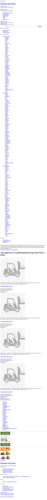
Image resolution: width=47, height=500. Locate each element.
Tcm (6, 87)
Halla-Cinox (7, 190)
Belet (6, 41)
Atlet (6, 168)
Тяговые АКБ (6, 13)
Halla (6, 53)
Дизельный (5, 31)
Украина (4, 420)
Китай (4, 415)
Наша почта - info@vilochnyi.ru (6, 496)
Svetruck (7, 156)
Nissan (6, 70)
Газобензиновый (6, 30)
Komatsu (7, 62)
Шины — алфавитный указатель (10, 481)
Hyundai (7, 57)
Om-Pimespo (7, 75)
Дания (4, 408)
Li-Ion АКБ (5, 16)
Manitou (7, 66)
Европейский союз (7, 409)
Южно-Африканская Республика (10, 428)
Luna (6, 130)
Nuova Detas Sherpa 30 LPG (6, 391)
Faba (6, 186)
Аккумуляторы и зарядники (9, 477)
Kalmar (6, 60)
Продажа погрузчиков (7, 490)
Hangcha (7, 115)
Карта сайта (5, 485)
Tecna (6, 230)
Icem (6, 194)
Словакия (5, 418)
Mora (6, 212)
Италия (4, 413)
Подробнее (2, 292)
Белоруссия (5, 403)
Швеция (4, 426)
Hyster (6, 56)
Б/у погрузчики (6, 488)
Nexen (6, 69)
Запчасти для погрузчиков (8, 489)
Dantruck (7, 47)
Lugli (6, 64)
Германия (5, 407)
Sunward (7, 85)
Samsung (7, 79)
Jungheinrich (7, 59)
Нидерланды (5, 416)
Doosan (6, 51)
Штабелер (5, 242)
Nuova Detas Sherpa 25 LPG (6, 356)
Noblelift (7, 72)
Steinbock (7, 83)
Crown (6, 179)
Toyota (6, 88)
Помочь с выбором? (4, 398)
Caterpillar (7, 43)
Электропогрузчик (7, 241)
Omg (6, 76)
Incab (6, 121)
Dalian (6, 46)
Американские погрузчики (8, 468)
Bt (5, 42)
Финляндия (5, 421)
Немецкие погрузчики (7, 469)
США (4, 419)
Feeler (6, 111)
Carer (6, 173)
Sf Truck (7, 80)
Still (6, 84)
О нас (4, 17)
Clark (6, 45)
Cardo (6, 99)
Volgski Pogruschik (9, 89)
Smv (6, 151)
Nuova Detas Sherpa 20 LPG (6, 286)
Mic (6, 209)
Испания (5, 411)
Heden (6, 116)
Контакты (5, 19)
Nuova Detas (7, 73)
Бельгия (4, 404)
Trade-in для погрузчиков (8, 486)
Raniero (6, 78)
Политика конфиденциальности (7, 494)
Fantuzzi (7, 110)
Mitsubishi (7, 68)
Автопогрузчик (6, 239)
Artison (6, 37)
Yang (6, 91)
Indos (6, 58)
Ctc (6, 180)
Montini (6, 211)
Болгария (5, 405)
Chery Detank (8, 103)
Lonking (7, 128)
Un (6, 160)
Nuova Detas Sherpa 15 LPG (6, 321)
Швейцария (5, 425)
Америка (5, 401)
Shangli (6, 81)
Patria (6, 77)
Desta (6, 48)
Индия (4, 410)
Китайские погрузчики (8, 472)
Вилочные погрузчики (7, 12)
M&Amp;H (7, 65)
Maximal (7, 67)
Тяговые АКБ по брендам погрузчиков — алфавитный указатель (16, 476)
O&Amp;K (7, 74)
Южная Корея (6, 427)
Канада (4, 414)
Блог (4, 18)
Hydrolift (7, 55)
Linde (6, 63)
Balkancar (7, 38)
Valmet (6, 161)
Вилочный (2, 1)
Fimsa (6, 52)
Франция (5, 422)
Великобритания (6, 406)
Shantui (6, 150)
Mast (6, 133)
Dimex (6, 49)
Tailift (6, 86)
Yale (6, 90)
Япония (4, 429)
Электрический (6, 32)
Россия (4, 417)
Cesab (6, 44)
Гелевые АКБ (6, 14)
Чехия (4, 424)
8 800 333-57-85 (3, 6)
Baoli (6, 39)
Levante (7, 201)
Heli (6, 54)
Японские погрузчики (7, 471)
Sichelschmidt (8, 224)
